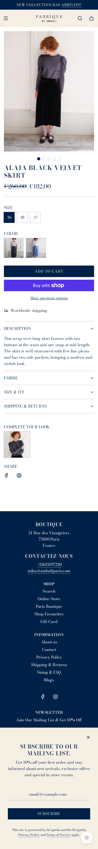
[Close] (88, 737)
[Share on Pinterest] (19, 476)
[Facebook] (43, 696)
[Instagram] (55, 696)
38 (22, 217)
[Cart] (91, 18)
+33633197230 (49, 564)
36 (9, 217)
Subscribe (49, 814)
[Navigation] (5, 18)
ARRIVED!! (71, 4)
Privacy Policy (29, 834)
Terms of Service (59, 834)
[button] (38, 158)
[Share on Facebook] (6, 476)
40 (35, 217)
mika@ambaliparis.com (49, 571)
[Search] (80, 18)
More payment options (49, 298)
